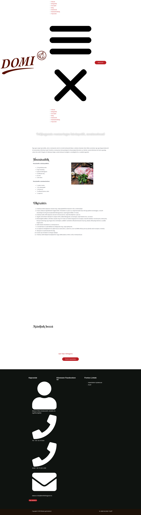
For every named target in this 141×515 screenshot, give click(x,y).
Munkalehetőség (55, 11)
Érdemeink (54, 9)
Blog (52, 7)
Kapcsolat (53, 13)
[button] (70, 62)
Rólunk (53, 1)
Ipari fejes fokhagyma (66, 354)
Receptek (53, 5)
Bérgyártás (54, 3)
